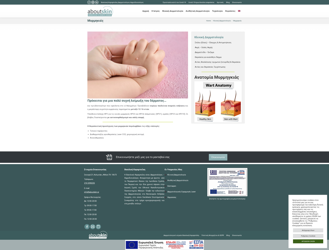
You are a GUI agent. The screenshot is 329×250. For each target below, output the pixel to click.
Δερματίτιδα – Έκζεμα (204, 52)
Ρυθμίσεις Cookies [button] (308, 236)
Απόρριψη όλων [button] (308, 230)
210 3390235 (89, 183)
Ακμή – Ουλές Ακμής (204, 47)
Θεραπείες (171, 197)
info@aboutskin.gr (91, 192)
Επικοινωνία (218, 157)
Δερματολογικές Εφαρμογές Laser (181, 192)
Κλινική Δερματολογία (176, 175)
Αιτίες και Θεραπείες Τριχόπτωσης (210, 67)
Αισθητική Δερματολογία (177, 180)
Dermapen (171, 186)
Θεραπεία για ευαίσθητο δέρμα (208, 57)
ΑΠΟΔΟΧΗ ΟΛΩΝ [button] (308, 241)
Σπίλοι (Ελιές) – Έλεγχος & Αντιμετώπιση (213, 42)
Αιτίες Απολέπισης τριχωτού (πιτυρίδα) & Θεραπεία (217, 62)
